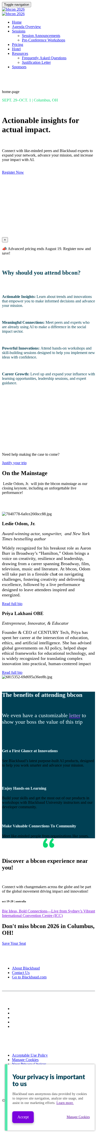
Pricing (17, 44)
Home (17, 22)
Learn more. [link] (65, 1103)
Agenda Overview (26, 27)
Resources (20, 53)
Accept (23, 1117)
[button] (13, 172)
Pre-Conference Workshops (43, 40)
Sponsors (19, 67)
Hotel (16, 49)
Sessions (18, 31)
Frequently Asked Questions (44, 58)
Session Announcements (41, 35)
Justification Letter (36, 62)
